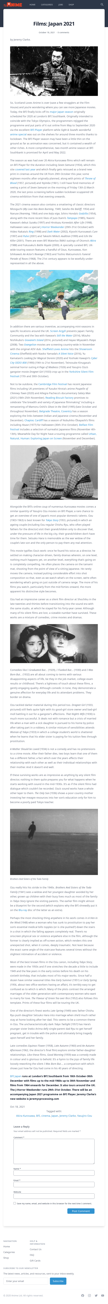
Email (17, 1180)
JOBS (60, 4)
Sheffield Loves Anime (55, 349)
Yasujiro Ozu (84, 1115)
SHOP (71, 4)
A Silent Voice (65, 353)
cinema (45, 1115)
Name (17, 1168)
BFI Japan (15, 1076)
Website (17, 1192)
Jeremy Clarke (67, 1115)
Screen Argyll (58, 331)
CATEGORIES (47, 4)
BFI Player (36, 130)
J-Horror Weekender (52, 227)
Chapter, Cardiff (33, 420)
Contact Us (35, 1249)
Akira (93, 240)
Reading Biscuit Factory (59, 397)
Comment (19, 1137)
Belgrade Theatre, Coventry (55, 411)
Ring (31, 231)
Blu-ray (23, 910)
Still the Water (64, 335)
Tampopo (72, 218)
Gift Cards (35, 1260)
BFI (38, 1115)
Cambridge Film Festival (52, 384)
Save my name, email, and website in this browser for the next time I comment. (54, 1203)
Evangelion (30, 344)
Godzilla (83, 213)
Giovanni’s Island (34, 340)
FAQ (32, 1255)
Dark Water (53, 231)
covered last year (25, 169)
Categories (9, 1252)
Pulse (26, 236)
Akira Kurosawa (25, 1115)
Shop (6, 1257)
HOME (32, 4)
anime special (18, 134)
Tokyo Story (52, 520)
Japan (54, 1115)
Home (6, 1246)
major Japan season (61, 111)
